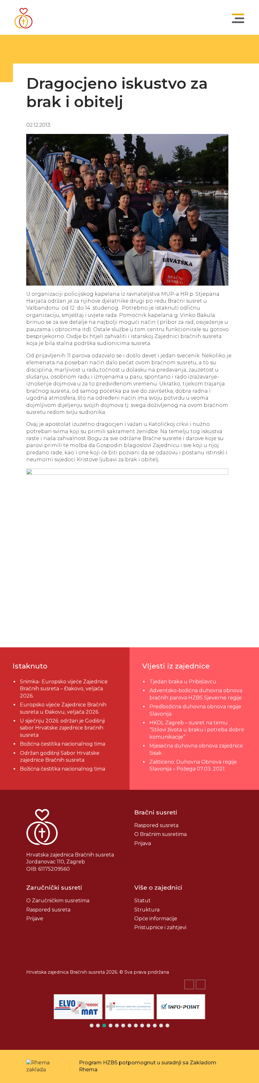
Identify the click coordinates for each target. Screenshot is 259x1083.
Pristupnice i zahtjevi (160, 927)
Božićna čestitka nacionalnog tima (63, 744)
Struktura (147, 910)
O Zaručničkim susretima (57, 901)
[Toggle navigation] (238, 18)
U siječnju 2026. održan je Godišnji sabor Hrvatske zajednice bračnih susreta (62, 728)
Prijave (34, 919)
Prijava (142, 843)
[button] (200, 984)
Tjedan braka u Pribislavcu (182, 682)
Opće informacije (155, 919)
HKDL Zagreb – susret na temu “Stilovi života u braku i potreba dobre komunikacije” (196, 730)
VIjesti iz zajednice (176, 666)
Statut (142, 901)
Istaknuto (30, 666)
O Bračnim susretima (160, 834)
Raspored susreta (156, 825)
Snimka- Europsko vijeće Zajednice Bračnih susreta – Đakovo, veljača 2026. (64, 689)
